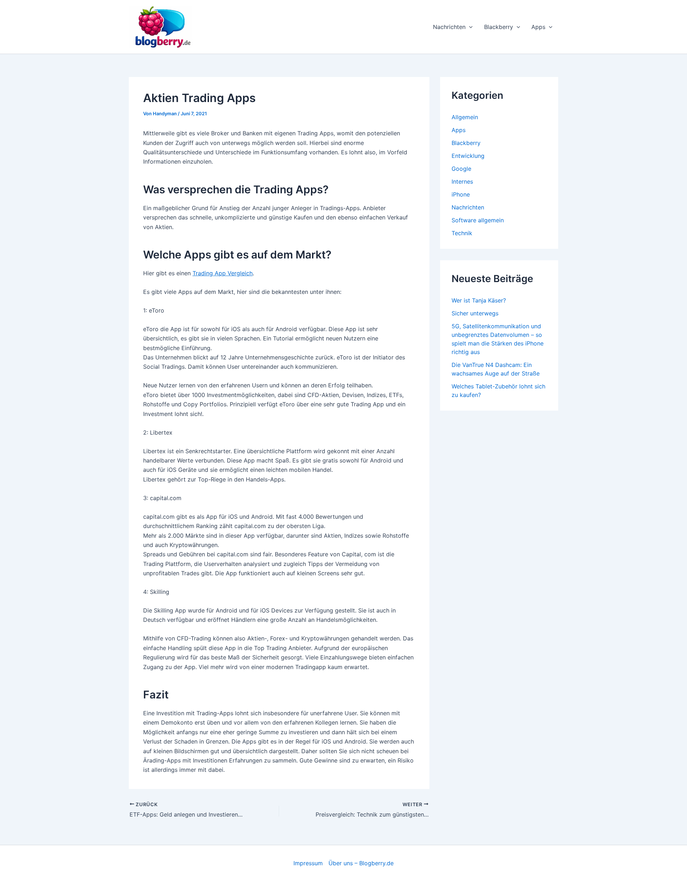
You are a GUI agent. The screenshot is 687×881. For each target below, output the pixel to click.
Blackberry (498, 26)
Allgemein (465, 117)
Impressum (308, 863)
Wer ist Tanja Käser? (479, 300)
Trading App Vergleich (223, 273)
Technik (462, 233)
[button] (469, 27)
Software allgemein (478, 220)
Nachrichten (449, 26)
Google (461, 168)
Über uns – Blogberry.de (361, 863)
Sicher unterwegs (475, 313)
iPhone (461, 194)
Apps (538, 26)
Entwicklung (468, 155)
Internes (462, 181)
